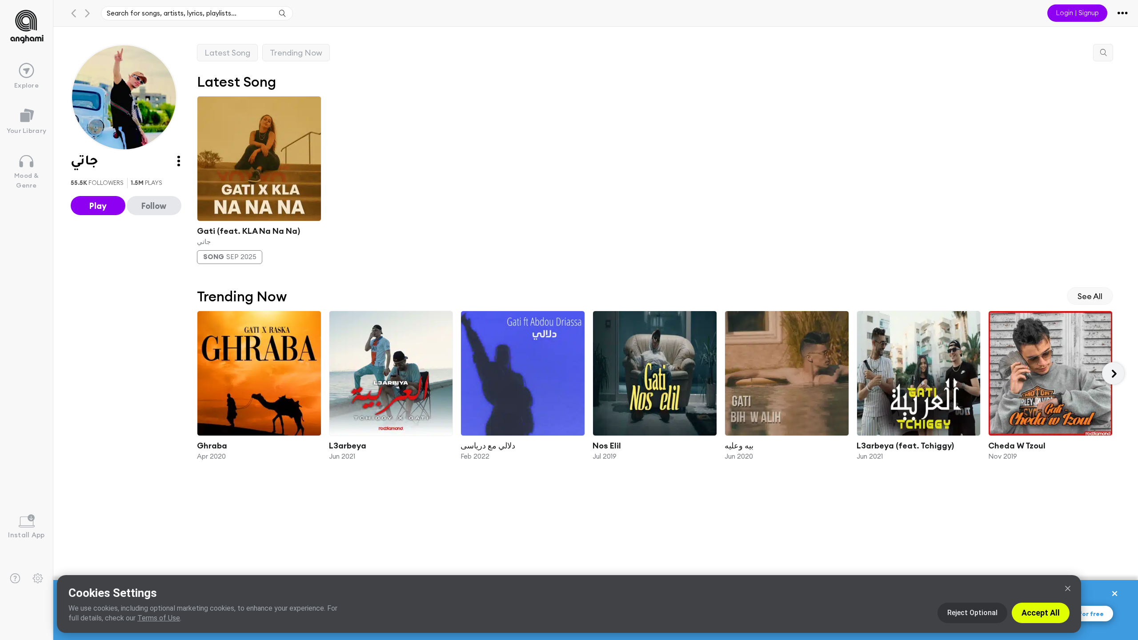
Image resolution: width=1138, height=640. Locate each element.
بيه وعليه (738, 445)
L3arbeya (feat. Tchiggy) (905, 445)
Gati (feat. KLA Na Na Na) (248, 230)
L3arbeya (347, 445)
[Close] (1068, 588)
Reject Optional (972, 612)
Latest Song (227, 53)
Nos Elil (607, 445)
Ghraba (212, 445)
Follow (153, 205)
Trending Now (296, 53)
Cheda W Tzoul (1017, 445)
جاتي (204, 241)
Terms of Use (158, 618)
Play (98, 205)
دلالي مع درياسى (488, 445)
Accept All (1041, 612)
